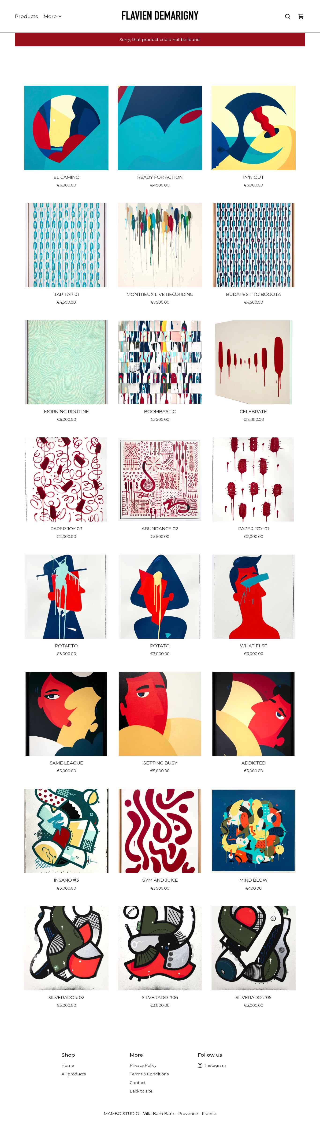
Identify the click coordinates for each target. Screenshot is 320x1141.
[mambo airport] (160, 16)
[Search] (287, 16)
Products (26, 16)
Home (68, 1065)
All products (74, 1074)
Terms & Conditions (149, 1074)
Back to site (141, 1091)
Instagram (215, 1065)
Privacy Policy (143, 1065)
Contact (138, 1082)
